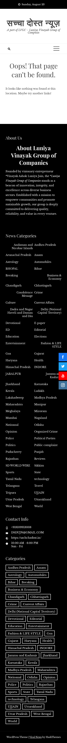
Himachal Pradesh (18, 367)
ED (8, 329)
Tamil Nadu (13, 479)
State (37, 472)
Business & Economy (54, 277)
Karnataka (41, 384)
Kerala (10, 391)
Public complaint (46, 445)
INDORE (40, 367)
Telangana (13, 485)
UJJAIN (39, 492)
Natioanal (12, 425)
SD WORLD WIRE (18, 465)
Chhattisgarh (43, 285)
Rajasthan (12, 458)
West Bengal (14, 506)
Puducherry (14, 452)
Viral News (35, 737)
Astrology (12, 262)
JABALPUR (13, 374)
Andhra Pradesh (45, 245)
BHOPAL (12, 268)
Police (10, 438)
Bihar (38, 268)
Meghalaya (13, 411)
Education (12, 336)
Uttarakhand (42, 499)
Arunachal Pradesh (18, 255)
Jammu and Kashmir (53, 375)
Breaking (12, 275)
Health (38, 360)
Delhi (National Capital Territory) (49, 311)
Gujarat (39, 353)
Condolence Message (25, 294)
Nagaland (40, 418)
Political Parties (44, 438)
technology (41, 479)
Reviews (39, 458)
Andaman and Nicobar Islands (22, 246)
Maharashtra (14, 404)
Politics (10, 445)
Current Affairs (44, 302)
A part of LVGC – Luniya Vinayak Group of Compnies (33, 31)
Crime (38, 292)
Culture (11, 302)
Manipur (40, 404)
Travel (38, 485)
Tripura (11, 492)
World (38, 506)
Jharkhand (13, 384)
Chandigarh (14, 285)
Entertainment (15, 343)
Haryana (11, 360)
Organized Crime (46, 431)
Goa (8, 353)
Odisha (39, 425)
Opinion (11, 431)
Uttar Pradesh (15, 499)
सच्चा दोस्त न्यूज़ (33, 22)
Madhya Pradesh (45, 397)
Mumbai (11, 418)
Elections (40, 336)
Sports (10, 472)
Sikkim (39, 465)
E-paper (39, 323)
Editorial (40, 329)
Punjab (39, 452)
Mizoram (40, 411)
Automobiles (42, 262)
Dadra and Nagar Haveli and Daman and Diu (20, 313)
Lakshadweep (15, 397)
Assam (38, 255)
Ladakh (39, 391)
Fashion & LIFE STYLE (51, 345)
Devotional (13, 323)
